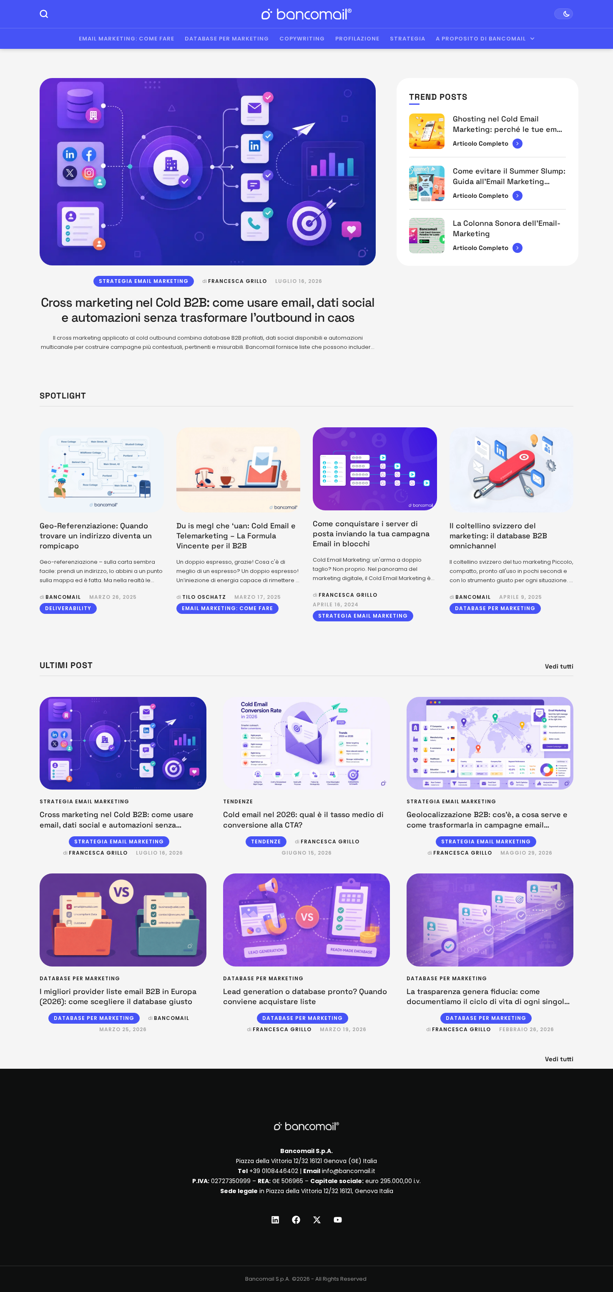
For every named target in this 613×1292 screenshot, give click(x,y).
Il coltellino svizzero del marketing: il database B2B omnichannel (498, 536)
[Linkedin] (275, 1220)
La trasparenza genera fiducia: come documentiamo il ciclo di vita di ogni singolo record (488, 1002)
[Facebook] (296, 1220)
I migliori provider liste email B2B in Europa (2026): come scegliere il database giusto (118, 996)
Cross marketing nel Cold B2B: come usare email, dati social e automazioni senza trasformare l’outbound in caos (207, 310)
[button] (590, 1257)
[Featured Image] (208, 171)
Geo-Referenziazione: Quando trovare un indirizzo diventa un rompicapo (96, 536)
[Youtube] (338, 1220)
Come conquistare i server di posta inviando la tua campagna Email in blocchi (371, 534)
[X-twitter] (317, 1220)
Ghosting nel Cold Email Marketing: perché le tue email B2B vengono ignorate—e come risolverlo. (509, 134)
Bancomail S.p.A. (267, 1279)
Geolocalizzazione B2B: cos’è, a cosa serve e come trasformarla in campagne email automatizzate (487, 825)
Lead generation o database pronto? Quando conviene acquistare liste (305, 996)
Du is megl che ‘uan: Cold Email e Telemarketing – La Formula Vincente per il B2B (236, 536)
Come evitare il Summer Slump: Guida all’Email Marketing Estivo (509, 181)
